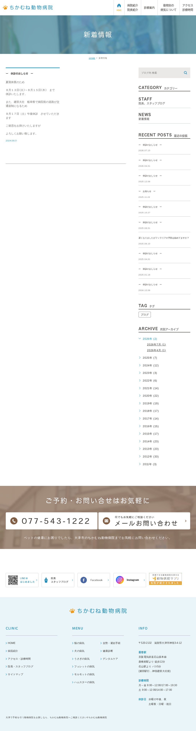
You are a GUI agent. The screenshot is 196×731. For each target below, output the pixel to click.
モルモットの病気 (84, 674)
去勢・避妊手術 (112, 643)
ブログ (145, 314)
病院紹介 (13, 650)
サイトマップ (15, 674)
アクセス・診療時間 (19, 658)
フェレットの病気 (84, 666)
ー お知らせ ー (147, 191)
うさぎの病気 (82, 658)
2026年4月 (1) (156, 350)
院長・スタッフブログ (20, 666)
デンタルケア (110, 658)
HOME (92, 58)
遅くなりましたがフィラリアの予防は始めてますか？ (164, 238)
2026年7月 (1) (156, 344)
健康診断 (108, 650)
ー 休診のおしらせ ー (19, 73)
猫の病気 (79, 643)
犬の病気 (79, 650)
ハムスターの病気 (84, 682)
